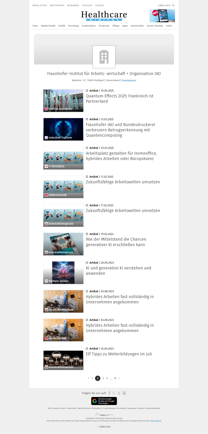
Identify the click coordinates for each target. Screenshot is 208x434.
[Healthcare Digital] (35, 25)
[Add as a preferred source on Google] (104, 401)
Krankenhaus (89, 25)
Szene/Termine (155, 25)
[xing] (118, 393)
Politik (61, 25)
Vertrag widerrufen (153, 408)
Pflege (116, 25)
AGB (49, 408)
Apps (125, 25)
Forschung (73, 25)
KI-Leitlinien (122, 408)
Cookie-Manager (109, 408)
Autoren (141, 408)
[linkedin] (123, 393)
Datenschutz (137, 25)
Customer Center (59, 408)
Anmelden (164, 5)
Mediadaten (97, 408)
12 (115, 378)
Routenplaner (129, 80)
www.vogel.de (155, 421)
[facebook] (108, 393)
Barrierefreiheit (84, 408)
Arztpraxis (104, 25)
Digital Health (48, 25)
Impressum (132, 408)
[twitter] (113, 393)
